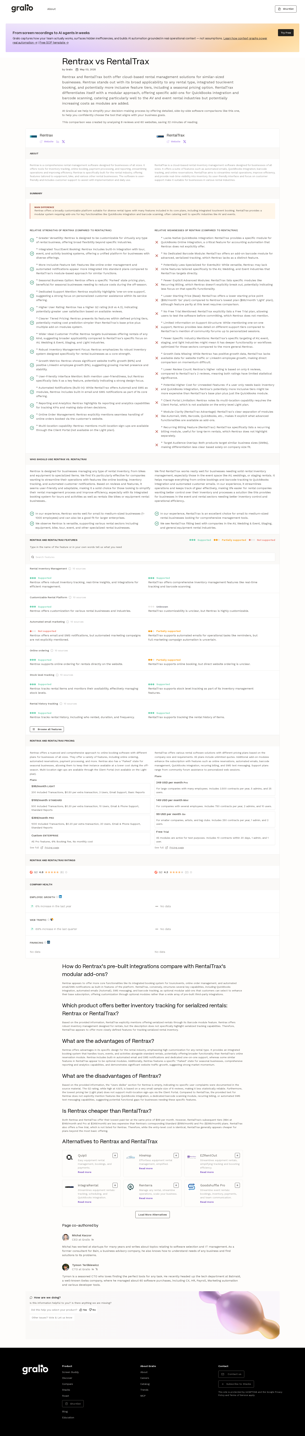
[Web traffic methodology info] (48, 920)
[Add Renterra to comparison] (176, 1185)
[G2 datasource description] (66, 872)
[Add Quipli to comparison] (115, 1155)
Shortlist (288, 8)
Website (48, 141)
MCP (143, 1395)
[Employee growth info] (57, 897)
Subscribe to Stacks (238, 1384)
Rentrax (46, 135)
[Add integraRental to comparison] (115, 1185)
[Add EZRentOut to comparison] (237, 1155)
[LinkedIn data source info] (60, 896)
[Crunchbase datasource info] (48, 942)
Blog (65, 1411)
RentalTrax (176, 135)
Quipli (85, 1155)
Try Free (286, 32)
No (94, 1309)
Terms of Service (239, 1395)
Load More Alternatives (152, 1214)
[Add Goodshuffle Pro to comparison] (237, 1185)
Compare (67, 1384)
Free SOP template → (53, 42)
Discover (67, 1377)
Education (68, 1417)
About (51, 9)
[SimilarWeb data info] (51, 919)
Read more (84, 1172)
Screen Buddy (70, 1372)
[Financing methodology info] (45, 942)
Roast (65, 1395)
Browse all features (50, 729)
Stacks (66, 1389)
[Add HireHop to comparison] (176, 1155)
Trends (144, 1389)
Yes (85, 1309)
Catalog (144, 1384)
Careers (144, 1377)
